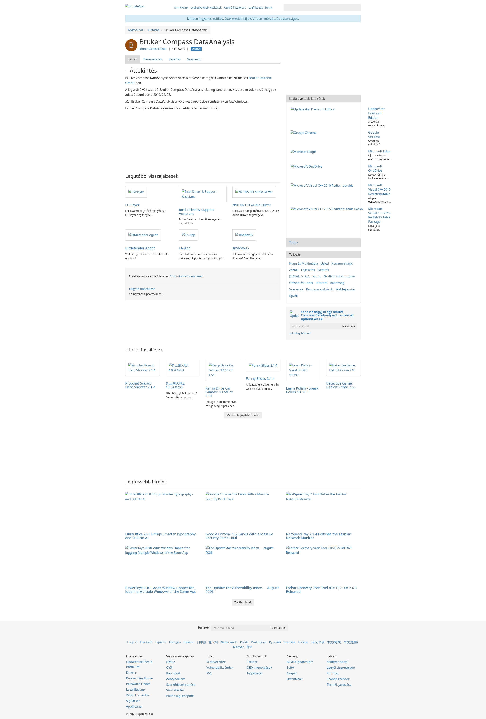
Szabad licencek (338, 679)
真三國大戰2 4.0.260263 (175, 385)
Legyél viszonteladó (341, 667)
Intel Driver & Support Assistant (196, 211)
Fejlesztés (308, 270)
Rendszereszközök (319, 289)
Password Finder (138, 684)
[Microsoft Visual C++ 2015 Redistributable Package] (328, 209)
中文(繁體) (351, 642)
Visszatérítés (175, 690)
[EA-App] (188, 235)
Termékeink (181, 7)
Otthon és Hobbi (301, 283)
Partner (252, 662)
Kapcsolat (173, 673)
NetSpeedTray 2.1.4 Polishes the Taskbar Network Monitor (318, 536)
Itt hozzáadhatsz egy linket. (186, 276)
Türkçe (303, 642)
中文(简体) (334, 642)
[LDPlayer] (136, 192)
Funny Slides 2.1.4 (260, 378)
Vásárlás (175, 59)
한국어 (213, 642)
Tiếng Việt (317, 642)
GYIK (169, 667)
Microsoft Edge (379, 151)
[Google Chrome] (304, 132)
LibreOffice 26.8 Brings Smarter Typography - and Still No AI (161, 536)
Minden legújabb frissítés (243, 415)
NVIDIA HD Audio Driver (251, 205)
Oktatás (323, 270)
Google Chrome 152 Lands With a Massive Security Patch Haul (239, 536)
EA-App (185, 248)
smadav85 (240, 248)
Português (258, 642)
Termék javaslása (339, 685)
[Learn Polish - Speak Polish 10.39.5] (303, 370)
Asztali (293, 270)
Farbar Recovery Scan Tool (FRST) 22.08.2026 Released (321, 589)
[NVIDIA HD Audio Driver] (254, 192)
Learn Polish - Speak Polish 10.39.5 (302, 390)
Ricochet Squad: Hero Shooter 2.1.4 (140, 385)
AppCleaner (134, 706)
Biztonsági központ (180, 696)
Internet (321, 283)
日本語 (201, 642)
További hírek (243, 602)
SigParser (133, 701)
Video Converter (137, 695)
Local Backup (135, 689)
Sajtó (290, 667)
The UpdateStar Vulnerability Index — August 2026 (242, 589)
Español (160, 642)
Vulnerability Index (219, 667)
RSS (209, 673)
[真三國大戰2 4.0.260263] (183, 368)
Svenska (289, 642)
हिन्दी (249, 647)
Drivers (131, 672)
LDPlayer (132, 205)
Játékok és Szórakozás (305, 276)
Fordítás (333, 673)
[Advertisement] (202, 139)
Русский (275, 642)
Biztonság (337, 283)
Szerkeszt (194, 59)
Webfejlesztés (346, 289)
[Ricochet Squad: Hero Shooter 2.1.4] (142, 368)
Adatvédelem (175, 679)
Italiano (189, 642)
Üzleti (325, 263)
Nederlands (229, 642)
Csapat (292, 673)
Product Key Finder (139, 678)
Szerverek (296, 289)
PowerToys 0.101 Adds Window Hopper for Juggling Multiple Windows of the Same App (160, 589)
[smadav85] (244, 235)
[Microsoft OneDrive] (307, 166)
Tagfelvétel (254, 673)
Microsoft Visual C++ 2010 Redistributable (379, 189)
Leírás (132, 59)
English (132, 642)
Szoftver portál (337, 662)
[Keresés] (357, 7)
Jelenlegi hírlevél (300, 333)
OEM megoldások (259, 667)
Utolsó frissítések (235, 7)
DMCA (170, 662)
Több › (293, 242)
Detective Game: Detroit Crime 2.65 (341, 385)
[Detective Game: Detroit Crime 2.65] (343, 368)
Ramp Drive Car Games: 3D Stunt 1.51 (219, 392)
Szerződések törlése (180, 685)
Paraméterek (152, 59)
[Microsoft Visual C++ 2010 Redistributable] (323, 185)
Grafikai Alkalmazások (340, 276)
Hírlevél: (204, 627)
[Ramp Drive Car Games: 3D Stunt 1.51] (223, 370)
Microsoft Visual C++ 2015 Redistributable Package (379, 215)
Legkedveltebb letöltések (206, 7)
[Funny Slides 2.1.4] (263, 365)
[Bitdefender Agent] (143, 235)
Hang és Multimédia (303, 263)
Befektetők (295, 679)
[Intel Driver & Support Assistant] (203, 194)
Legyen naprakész (142, 289)
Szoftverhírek (216, 662)
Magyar (238, 647)
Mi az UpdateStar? (300, 662)
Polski (244, 642)
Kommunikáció (342, 263)
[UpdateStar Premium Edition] (314, 109)
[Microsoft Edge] (304, 151)
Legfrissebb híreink (260, 7)
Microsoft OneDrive (375, 168)
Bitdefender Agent (140, 248)
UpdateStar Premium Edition (376, 113)
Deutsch (146, 642)
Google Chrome (374, 134)
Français (175, 642)
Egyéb (293, 296)
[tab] (132, 59)
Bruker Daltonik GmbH (153, 49)
